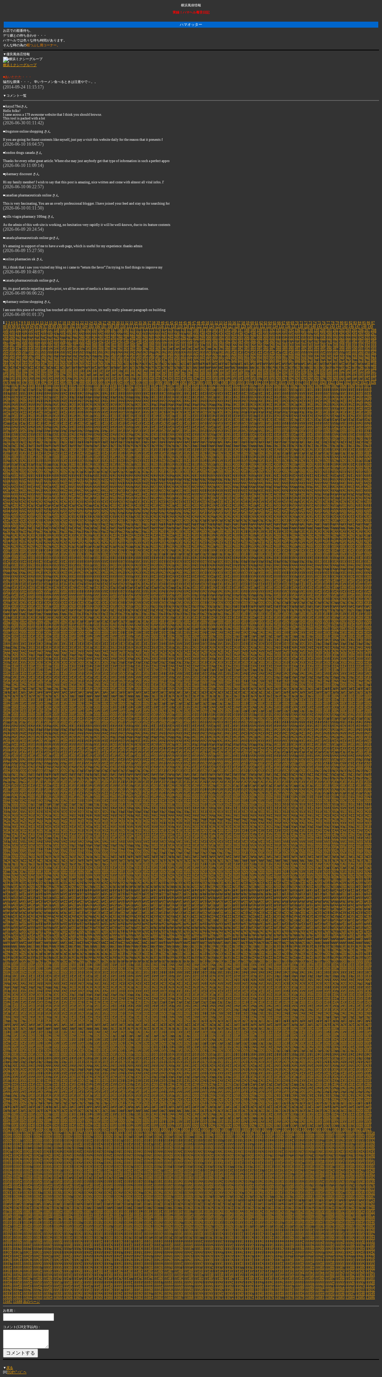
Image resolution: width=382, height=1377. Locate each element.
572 (63, 356)
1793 (15, 450)
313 (291, 337)
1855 (154, 453)
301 (215, 337)
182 (209, 330)
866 (56, 375)
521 (113, 352)
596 (215, 356)
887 (189, 375)
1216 (80, 401)
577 (94, 356)
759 (126, 367)
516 (82, 352)
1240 (277, 401)
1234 (228, 401)
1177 (130, 397)
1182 (171, 397)
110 (123, 326)
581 (120, 356)
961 (285, 379)
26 (100, 323)
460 (101, 349)
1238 (261, 401)
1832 (335, 450)
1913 (261, 457)
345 (120, 341)
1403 (138, 416)
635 (88, 360)
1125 (72, 394)
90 (14, 326)
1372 (253, 412)
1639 (228, 435)
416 (196, 345)
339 (82, 341)
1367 (212, 412)
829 (196, 371)
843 (285, 371)
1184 (187, 397)
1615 (31, 435)
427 (266, 345)
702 (139, 364)
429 (278, 345)
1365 (195, 412)
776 (234, 367)
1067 (335, 386)
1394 (64, 416)
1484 (64, 423)
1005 (200, 382)
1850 (113, 453)
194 (285, 330)
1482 (47, 423)
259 (323, 334)
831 (209, 371)
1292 (335, 405)
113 (142, 326)
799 (6, 371)
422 (234, 345)
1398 (97, 416)
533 (189, 352)
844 (291, 371)
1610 (359, 431)
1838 (15, 453)
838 (253, 371)
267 (373, 334)
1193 (261, 397)
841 (272, 371)
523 (126, 352)
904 (297, 375)
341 (94, 341)
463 (120, 349)
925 (56, 379)
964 (304, 379)
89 (9, 326)
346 (126, 341)
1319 (187, 408)
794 (348, 367)
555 (329, 352)
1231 (203, 401)
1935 (72, 461)
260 (329, 334)
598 (228, 356)
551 (304, 352)
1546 (203, 427)
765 (164, 367)
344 (113, 341)
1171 (80, 397)
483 (247, 349)
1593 (220, 431)
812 (88, 371)
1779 (269, 446)
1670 (113, 438)
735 (348, 364)
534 (196, 352)
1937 (89, 461)
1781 (285, 446)
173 (151, 330)
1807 (130, 450)
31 (122, 323)
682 (12, 364)
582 (126, 356)
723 (272, 364)
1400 (113, 416)
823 (158, 371)
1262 (89, 405)
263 (348, 334)
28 (109, 323)
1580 (113, 431)
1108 (302, 390)
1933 (56, 461)
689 (56, 364)
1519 (351, 423)
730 (316, 364)
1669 (105, 438)
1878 (343, 453)
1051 (203, 386)
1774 (228, 446)
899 (266, 375)
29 (113, 323)
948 (202, 379)
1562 (335, 427)
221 (82, 334)
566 (25, 356)
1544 (187, 427)
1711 (80, 442)
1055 (236, 386)
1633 (179, 435)
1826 (285, 450)
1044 (146, 386)
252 (278, 334)
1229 (187, 401)
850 (329, 371)
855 (361, 371)
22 (82, 323)
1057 (253, 386)
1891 (80, 457)
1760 (113, 446)
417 (202, 345)
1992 (171, 464)
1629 (146, 435)
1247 (335, 401)
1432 (6, 420)
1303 (56, 408)
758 (120, 367)
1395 (72, 416)
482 (240, 349)
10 (28, 323)
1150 (277, 394)
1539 (146, 427)
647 (164, 360)
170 (132, 330)
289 (139, 337)
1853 (138, 453)
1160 (359, 394)
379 (335, 341)
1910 (236, 457)
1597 (253, 431)
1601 (285, 431)
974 (367, 379)
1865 (236, 453)
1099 (228, 390)
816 (113, 371)
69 (292, 323)
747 (50, 367)
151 (12, 330)
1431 (368, 416)
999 (151, 382)
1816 (203, 450)
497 (335, 349)
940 (151, 379)
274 (44, 337)
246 (240, 334)
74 (315, 323)
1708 (56, 442)
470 (164, 349)
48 (198, 323)
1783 (302, 446)
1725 (195, 442)
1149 (269, 394)
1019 (315, 382)
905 (304, 375)
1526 (39, 427)
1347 (47, 412)
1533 (97, 427)
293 (164, 337)
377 (323, 341)
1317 (171, 408)
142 (326, 326)
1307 (89, 408)
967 (323, 379)
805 (44, 371)
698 (113, 364)
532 (183, 352)
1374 (269, 412)
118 (173, 326)
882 (158, 375)
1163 (15, 397)
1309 (105, 408)
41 (167, 323)
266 (367, 334)
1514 (310, 423)
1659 (23, 438)
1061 (285, 386)
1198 (302, 397)
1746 (368, 442)
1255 (31, 405)
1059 (269, 386)
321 (342, 337)
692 (75, 364)
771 (202, 367)
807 (56, 371)
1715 (113, 442)
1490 (113, 423)
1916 (285, 457)
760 (132, 367)
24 (91, 323)
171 (139, 330)
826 (177, 371)
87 (373, 323)
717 (234, 364)
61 (257, 323)
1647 (294, 435)
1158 (343, 394)
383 (361, 341)
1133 (138, 394)
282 (94, 337)
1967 (335, 461)
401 (101, 345)
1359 (146, 412)
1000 (159, 382)
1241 (285, 401)
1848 (97, 453)
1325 (236, 408)
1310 (113, 408)
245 (234, 334)
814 (101, 371)
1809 (146, 450)
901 (278, 375)
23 (86, 323)
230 (139, 334)
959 (272, 379)
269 (12, 337)
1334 (310, 408)
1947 (171, 461)
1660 (31, 438)
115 (154, 326)
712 (202, 364)
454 (63, 349)
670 (310, 360)
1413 (220, 416)
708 (177, 364)
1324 (228, 408)
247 (247, 334)
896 (247, 375)
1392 (47, 416)
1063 (302, 386)
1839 (23, 453)
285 (113, 337)
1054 (228, 386)
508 (31, 352)
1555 (277, 427)
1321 (203, 408)
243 (221, 334)
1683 (220, 438)
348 (139, 341)
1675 (154, 438)
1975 (31, 464)
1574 (64, 431)
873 (101, 375)
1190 (236, 397)
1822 (253, 450)
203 (342, 330)
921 (31, 379)
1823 (261, 450)
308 (259, 337)
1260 (72, 405)
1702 (6, 442)
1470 (318, 420)
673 (329, 360)
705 (158, 364)
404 (120, 345)
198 (310, 330)
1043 (138, 386)
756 (107, 367)
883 (164, 375)
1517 (335, 423)
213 (31, 334)
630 (56, 360)
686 (37, 364)
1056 (244, 386)
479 (221, 349)
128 (237, 326)
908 (323, 375)
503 (373, 349)
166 (107, 330)
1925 (359, 457)
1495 (154, 423)
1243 (302, 401)
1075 (31, 390)
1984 (105, 464)
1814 (187, 450)
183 (215, 330)
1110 (318, 390)
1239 (269, 401)
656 (221, 360)
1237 (253, 401)
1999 (228, 464)
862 (31, 375)
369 (272, 341)
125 (218, 326)
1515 (318, 423)
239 (196, 334)
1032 (47, 386)
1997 (212, 464)
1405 (154, 416)
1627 (130, 435)
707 (170, 364)
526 (145, 352)
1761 (121, 446)
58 (243, 323)
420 (221, 345)
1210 (31, 401)
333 (44, 341)
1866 (244, 453)
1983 (97, 464)
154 (31, 330)
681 (6, 364)
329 (18, 341)
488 (278, 349)
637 (101, 360)
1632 (171, 435)
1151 (285, 394)
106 (97, 326)
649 (177, 360)
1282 (253, 405)
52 (216, 323)
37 (149, 323)
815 (107, 371)
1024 (356, 382)
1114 (351, 390)
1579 (105, 431)
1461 (244, 420)
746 (44, 367)
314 (297, 337)
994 (120, 382)
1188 (220, 397)
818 (126, 371)
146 (351, 326)
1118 (15, 394)
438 (335, 345)
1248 (343, 401)
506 (18, 352)
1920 (318, 457)
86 (368, 323)
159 (63, 330)
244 (228, 334)
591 (183, 356)
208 (373, 330)
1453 (179, 420)
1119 (23, 394)
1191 (244, 397)
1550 (236, 427)
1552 (253, 427)
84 (359, 323)
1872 (294, 453)
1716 (121, 442)
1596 (244, 431)
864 (44, 375)
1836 (368, 450)
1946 (162, 461)
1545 (195, 427)
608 (291, 356)
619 (361, 356)
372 (291, 341)
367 (259, 341)
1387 (6, 416)
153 (25, 330)
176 (170, 330)
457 (82, 349)
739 (373, 364)
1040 (113, 386)
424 (247, 345)
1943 (138, 461)
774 (221, 367)
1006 (208, 382)
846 (304, 371)
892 (221, 375)
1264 (105, 405)
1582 (130, 431)
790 (323, 367)
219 (69, 334)
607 (285, 356)
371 (285, 341)
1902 (171, 457)
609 (297, 356)
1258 (56, 405)
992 (107, 382)
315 (304, 337)
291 (151, 337)
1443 (97, 420)
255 (297, 334)
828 (189, 371)
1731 (244, 442)
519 (101, 352)
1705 (31, 442)
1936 (80, 461)
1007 (216, 382)
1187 (212, 397)
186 (234, 330)
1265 (113, 405)
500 (354, 349)
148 (364, 326)
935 (120, 379)
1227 (171, 401)
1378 (302, 412)
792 (335, 367)
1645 (277, 435)
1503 (220, 423)
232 (151, 334)
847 (310, 371)
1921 (327, 457)
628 (44, 360)
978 (18, 382)
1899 (146, 457)
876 (120, 375)
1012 (257, 382)
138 (300, 326)
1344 (23, 412)
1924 (351, 457)
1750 (31, 446)
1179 (146, 397)
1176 (121, 397)
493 (310, 349)
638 (107, 360)
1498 (179, 423)
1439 (64, 420)
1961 (285, 461)
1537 (130, 427)
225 (107, 334)
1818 (220, 450)
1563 (343, 427)
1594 (228, 431)
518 (94, 352)
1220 (113, 401)
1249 (351, 401)
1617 (47, 435)
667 (291, 360)
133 (269, 326)
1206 (368, 397)
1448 (138, 420)
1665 (72, 438)
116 (161, 326)
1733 (261, 442)
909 (329, 375)
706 (164, 364)
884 (170, 375)
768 (183, 367)
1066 (327, 386)
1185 (195, 397)
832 (215, 371)
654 (209, 360)
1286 (285, 405)
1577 (89, 431)
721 (259, 364)
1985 (113, 464)
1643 (261, 435)
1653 (343, 435)
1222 (130, 401)
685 (31, 364)
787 (304, 367)
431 (291, 345)
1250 (359, 401)
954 (240, 379)
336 (63, 341)
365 (247, 341)
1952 (212, 461)
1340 (359, 408)
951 (221, 379)
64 (270, 323)
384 (367, 341)
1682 (212, 438)
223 (94, 334)
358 (202, 341)
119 (180, 326)
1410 (195, 416)
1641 (244, 435)
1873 (302, 453)
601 (247, 356)
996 (132, 382)
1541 (162, 427)
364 (240, 341)
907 (316, 375)
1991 (162, 464)
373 (297, 341)
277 (63, 337)
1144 (228, 394)
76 (324, 323)
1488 (97, 423)
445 (6, 349)
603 (259, 356)
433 (304, 345)
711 (196, 364)
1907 (212, 457)
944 (177, 379)
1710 (72, 442)
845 (297, 371)
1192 (253, 397)
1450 (154, 420)
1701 (368, 438)
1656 (368, 435)
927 (69, 379)
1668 (97, 438)
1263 (97, 405)
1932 (47, 461)
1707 (47, 442)
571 (56, 356)
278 (69, 337)
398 (82, 345)
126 (224, 326)
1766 (162, 446)
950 (215, 379)
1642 (253, 435)
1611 (368, 431)
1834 (351, 450)
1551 (244, 427)
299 (202, 337)
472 (177, 349)
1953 (220, 461)
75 (319, 323)
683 (18, 364)
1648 (302, 435)
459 (94, 349)
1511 (285, 423)
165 (101, 330)
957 (259, 379)
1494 (146, 423)
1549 (228, 427)
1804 (105, 450)
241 (209, 334)
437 (329, 345)
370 (278, 341)
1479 (23, 423)
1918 (302, 457)
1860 (195, 453)
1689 (269, 438)
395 (63, 345)
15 (51, 323)
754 (94, 367)
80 (342, 323)
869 (75, 375)
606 (278, 356)
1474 (351, 420)
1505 (236, 423)
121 (192, 326)
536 (209, 352)
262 (342, 334)
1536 (121, 427)
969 (335, 379)
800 (12, 371)
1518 (343, 423)
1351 (80, 412)
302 (221, 337)
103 (78, 326)
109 (116, 326)
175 (164, 330)
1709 (64, 442)
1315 (154, 408)
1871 (285, 453)
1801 (80, 450)
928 (75, 379)
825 (170, 371)
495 (323, 349)
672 (323, 360)
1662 (47, 438)
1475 (359, 420)
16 (55, 323)
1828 (302, 450)
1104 (269, 390)
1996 (203, 464)
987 (75, 382)
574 (75, 356)
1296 (368, 405)
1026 (372, 382)
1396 (80, 416)
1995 (195, 464)
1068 (343, 386)
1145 (236, 394)
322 (348, 337)
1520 (359, 423)
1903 (179, 457)
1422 (294, 416)
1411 (203, 416)
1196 (285, 397)
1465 (277, 420)
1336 (327, 408)
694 (88, 364)
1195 (277, 397)
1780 (277, 446)
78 (333, 323)
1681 (203, 438)
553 (316, 352)
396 (69, 345)
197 (304, 330)
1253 (15, 405)
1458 (220, 420)
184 (221, 330)
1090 (154, 390)
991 (101, 382)
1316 (162, 408)
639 (113, 360)
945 (183, 379)
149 (370, 326)
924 (50, 379)
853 (348, 371)
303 (228, 337)
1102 (253, 390)
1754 (64, 446)
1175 (113, 397)
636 (94, 360)
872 (94, 375)
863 (37, 375)
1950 (195, 461)
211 (18, 334)
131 (256, 326)
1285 (277, 405)
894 (234, 375)
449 (31, 349)
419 (215, 345)
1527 (47, 427)
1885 (31, 457)
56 (234, 323)
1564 (351, 427)
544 (259, 352)
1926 (368, 457)
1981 (80, 464)
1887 (47, 457)
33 (131, 323)
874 (107, 375)
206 (361, 330)
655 (215, 360)
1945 (154, 461)
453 (56, 349)
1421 (285, 416)
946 (189, 379)
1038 (97, 386)
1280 (236, 405)
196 (297, 330)
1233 (220, 401)
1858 (179, 453)
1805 (113, 450)
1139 (187, 394)
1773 (220, 446)
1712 (89, 442)
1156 (327, 394)
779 (253, 367)
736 (354, 364)
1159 (351, 394)
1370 (236, 412)
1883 (15, 457)
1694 (310, 438)
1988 (138, 464)
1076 (39, 390)
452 (50, 349)
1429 (351, 416)
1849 (105, 453)
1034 (64, 386)
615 (335, 356)
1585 (154, 431)
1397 (89, 416)
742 (18, 367)
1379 (310, 412)
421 (228, 345)
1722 (171, 442)
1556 (285, 427)
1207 (6, 401)
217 (56, 334)
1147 (253, 394)
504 (6, 352)
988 (82, 382)
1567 (6, 431)
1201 (327, 397)
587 (158, 356)
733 (335, 364)
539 (228, 352)
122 (199, 326)
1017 (298, 382)
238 (189, 334)
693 (82, 364)
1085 (113, 390)
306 (247, 337)
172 (145, 330)
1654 (351, 435)
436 (323, 345)
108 (110, 326)
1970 (359, 461)
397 (75, 345)
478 (215, 349)
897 (253, 375)
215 (44, 334)
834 (228, 371)
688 (50, 364)
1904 (187, 457)
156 (44, 330)
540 (234, 352)
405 (126, 345)
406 (132, 345)
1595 (236, 431)
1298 (15, 408)
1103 (261, 390)
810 (75, 371)
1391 (39, 416)
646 (158, 360)
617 (348, 356)
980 (31, 382)
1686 (244, 438)
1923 (343, 457)
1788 (343, 446)
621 (373, 356)
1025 (364, 382)
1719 (146, 442)
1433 (15, 420)
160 (69, 330)
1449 (146, 420)
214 (37, 334)
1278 (220, 405)
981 (37, 382)
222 (88, 334)
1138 (179, 394)
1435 (31, 420)
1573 (56, 431)
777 (240, 367)
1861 (203, 453)
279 (75, 337)
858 (6, 375)
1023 (347, 382)
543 (253, 352)
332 (37, 341)
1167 (47, 397)
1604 (310, 431)
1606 (327, 431)
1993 (179, 464)
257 (310, 334)
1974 (23, 464)
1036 (80, 386)
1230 (195, 401)
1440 (72, 420)
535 (202, 352)
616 (342, 356)
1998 (220, 464)
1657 (6, 438)
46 (189, 323)
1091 (162, 390)
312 (285, 337)
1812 (171, 450)
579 (107, 356)
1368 (220, 412)
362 (228, 341)
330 (25, 341)
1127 (89, 394)
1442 (89, 420)
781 (266, 367)
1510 (277, 423)
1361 (162, 412)
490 (291, 349)
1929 (23, 461)
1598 (261, 431)
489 (285, 349)
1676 (162, 438)
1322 (212, 408)
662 (259, 360)
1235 (236, 401)
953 (234, 379)
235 (170, 334)
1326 (244, 408)
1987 (130, 464)
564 (12, 356)
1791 (368, 446)
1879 (351, 453)
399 (88, 345)
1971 (368, 461)
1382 (335, 412)
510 (44, 352)
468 (151, 349)
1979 (64, 464)
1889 (64, 457)
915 (367, 375)
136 (288, 326)
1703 (15, 442)
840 (266, 371)
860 (18, 375)
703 (145, 364)
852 (342, 371)
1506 (244, 423)
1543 (179, 427)
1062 (294, 386)
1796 (39, 450)
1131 (121, 394)
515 (75, 352)
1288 (302, 405)
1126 (80, 394)
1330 (277, 408)
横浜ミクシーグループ (20, 65)
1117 (6, 394)
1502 (212, 423)
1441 (80, 420)
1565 (359, 427)
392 (44, 345)
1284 (269, 405)
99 (54, 326)
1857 (171, 453)
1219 (105, 401)
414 (183, 345)
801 (18, 371)
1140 (195, 394)
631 (63, 360)
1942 (130, 461)
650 (183, 360)
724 (278, 364)
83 (355, 323)
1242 (294, 401)
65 (274, 323)
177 (177, 330)
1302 (47, 408)
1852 (130, 453)
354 (177, 341)
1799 (64, 450)
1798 (56, 450)
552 (310, 352)
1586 (162, 431)
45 (185, 323)
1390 (31, 416)
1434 (23, 420)
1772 (212, 446)
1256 (39, 405)
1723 (179, 442)
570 (50, 356)
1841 (39, 453)
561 (367, 352)
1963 (302, 461)
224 (101, 334)
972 (354, 379)
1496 (162, 423)
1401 (121, 416)
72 (306, 323)
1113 (343, 390)
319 (329, 337)
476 (202, 349)
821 (145, 371)
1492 (130, 423)
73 (310, 323)
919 (18, 379)
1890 (72, 457)
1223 (138, 401)
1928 (15, 461)
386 (6, 345)
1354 (105, 412)
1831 (327, 450)
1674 (146, 438)
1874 (310, 453)
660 (247, 360)
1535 (113, 427)
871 (88, 375)
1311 (121, 408)
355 (183, 341)
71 (301, 323)
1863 (220, 453)
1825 (277, 450)
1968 (343, 461)
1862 (212, 453)
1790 (359, 446)
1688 (261, 438)
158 (56, 330)
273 (37, 337)
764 (158, 367)
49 (203, 323)
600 (240, 356)
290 (145, 337)
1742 (335, 442)
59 (248, 323)
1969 (351, 461)
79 (337, 323)
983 (50, 382)
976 (6, 382)
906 (310, 375)
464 (126, 349)
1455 (195, 420)
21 (77, 323)
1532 (89, 427)
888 (196, 375)
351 (158, 341)
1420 (277, 416)
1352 (89, 412)
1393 (56, 416)
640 (120, 360)
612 (316, 356)
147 (357, 326)
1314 (146, 408)
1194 (269, 397)
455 (69, 349)
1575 (72, 431)
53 (221, 323)
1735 (277, 442)
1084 (105, 390)
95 (36, 326)
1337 (335, 408)
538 (221, 352)
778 (247, 367)
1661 (39, 438)
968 (329, 379)
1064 (310, 386)
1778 (261, 446)
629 (50, 360)
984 (56, 382)
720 (253, 364)
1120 (31, 394)
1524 (23, 427)
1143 (220, 394)
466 (139, 349)
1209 (23, 401)
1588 (179, 431)
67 (283, 323)
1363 (179, 412)
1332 (294, 408)
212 (25, 334)
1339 (351, 408)
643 (139, 360)
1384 (351, 412)
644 (145, 360)
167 (113, 330)
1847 (89, 453)
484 (253, 349)
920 (25, 379)
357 (196, 341)
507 (25, 352)
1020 (323, 382)
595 (209, 356)
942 (164, 379)
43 (176, 323)
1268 (138, 405)
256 (304, 334)
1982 (89, 464)
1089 (146, 390)
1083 (97, 390)
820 (139, 371)
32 (127, 323)
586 (151, 356)
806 (50, 371)
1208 (15, 401)
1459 (228, 420)
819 (132, 371)
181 (202, 330)
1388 (15, 416)
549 (291, 352)
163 (88, 330)
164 (94, 330)
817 (120, 371)
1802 (89, 450)
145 (345, 326)
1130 (113, 394)
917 (6, 379)
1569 (23, 431)
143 (332, 326)
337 (69, 341)
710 (189, 364)
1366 (203, 412)
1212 (47, 401)
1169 (64, 397)
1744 (351, 442)
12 (37, 323)
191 (266, 330)
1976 (39, 464)
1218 (97, 401)
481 (234, 349)
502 (367, 349)
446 (12, 349)
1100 (236, 390)
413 (177, 345)
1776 (244, 446)
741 (12, 367)
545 (266, 352)
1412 (212, 416)
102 (72, 326)
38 (154, 323)
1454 (187, 420)
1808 (138, 450)
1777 (253, 446)
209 (6, 334)
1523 (15, 427)
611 (310, 356)
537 (215, 352)
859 (12, 375)
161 (75, 330)
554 (323, 352)
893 (228, 375)
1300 (31, 408)
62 (261, 323)
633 (75, 360)
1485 (72, 423)
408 (145, 345)
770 (196, 367)
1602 (294, 431)
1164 (23, 397)
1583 (138, 431)
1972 (6, 464)
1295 (359, 405)
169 (126, 330)
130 (250, 326)
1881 (368, 453)
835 (234, 371)
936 (126, 379)
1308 (97, 408)
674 (335, 360)
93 (27, 326)
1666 (80, 438)
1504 (228, 423)
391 (37, 345)
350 (151, 341)
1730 (236, 442)
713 (209, 364)
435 (316, 345)
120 (186, 326)
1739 (310, 442)
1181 (162, 397)
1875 (318, 453)
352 (164, 341)
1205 (359, 397)
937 (132, 379)
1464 (269, 420)
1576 (80, 431)
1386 (368, 412)
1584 (146, 431)
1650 (318, 435)
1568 (15, 431)
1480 (31, 423)
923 (44, 379)
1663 (56, 438)
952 (228, 379)
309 (266, 337)
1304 (64, 408)
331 (31, 341)
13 (42, 323)
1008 (224, 382)
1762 (130, 446)
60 (252, 323)
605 (272, 356)
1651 (327, 435)
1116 (368, 390)
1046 (162, 386)
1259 (64, 405)
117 (167, 326)
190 (259, 330)
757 (113, 367)
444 (373, 345)
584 (139, 356)
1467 (294, 420)
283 (101, 337)
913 (354, 375)
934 (113, 379)
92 (23, 326)
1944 (146, 461)
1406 (162, 416)
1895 (113, 457)
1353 (97, 412)
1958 (261, 461)
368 (266, 341)
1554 (269, 427)
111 (129, 326)
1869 (269, 453)
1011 (249, 382)
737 (361, 364)
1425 (318, 416)
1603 (302, 431)
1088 (138, 390)
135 (281, 326)
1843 (56, 453)
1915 (277, 457)
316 (310, 337)
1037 (89, 386)
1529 (64, 427)
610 (304, 356)
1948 (179, 461)
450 (37, 349)
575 (82, 356)
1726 (203, 442)
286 (120, 337)
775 (228, 367)
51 (212, 323)
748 (56, 367)
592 (189, 356)
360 (215, 341)
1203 (343, 397)
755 (101, 367)
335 (56, 341)
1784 (310, 446)
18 (64, 323)
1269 (146, 405)
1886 (39, 457)
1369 (228, 412)
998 (145, 382)
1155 (318, 394)
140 (313, 326)
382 (354, 341)
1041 (121, 386)
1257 (47, 405)
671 (316, 360)
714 (215, 364)
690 (63, 364)
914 (361, 375)
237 (183, 334)
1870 (277, 453)
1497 (171, 423)
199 (316, 330)
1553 (261, 427)
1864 (228, 453)
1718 (138, 442)
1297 (6, 408)
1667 (89, 438)
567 (31, 356)
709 (183, 364)
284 (107, 337)
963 (297, 379)
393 (50, 345)
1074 (23, 390)
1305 (72, 408)
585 (145, 356)
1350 (72, 412)
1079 (64, 390)
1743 (343, 442)
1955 (236, 461)
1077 (47, 390)
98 (49, 326)
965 (310, 379)
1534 (105, 427)
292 (158, 337)
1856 (162, 453)
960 (278, 379)
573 (69, 356)
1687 (253, 438)
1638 (220, 435)
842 (278, 371)
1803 (97, 450)
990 (94, 382)
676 (348, 360)
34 (136, 323)
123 (205, 326)
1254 (23, 405)
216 (50, 334)
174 (158, 330)
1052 (212, 386)
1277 (212, 405)
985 (63, 382)
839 (259, 371)
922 (37, 379)
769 (189, 367)
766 (170, 367)
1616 (39, 435)
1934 (64, 461)
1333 (302, 408)
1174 (105, 397)
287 (126, 337)
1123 (56, 394)
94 (32, 326)
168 (120, 330)
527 (151, 352)
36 (145, 323)
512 (56, 352)
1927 (6, 461)
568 (37, 356)
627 (37, 360)
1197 (294, 397)
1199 (310, 397)
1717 (130, 442)
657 (228, 360)
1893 (97, 457)
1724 (187, 442)
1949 (187, 461)
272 (31, 337)
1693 (302, 438)
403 (113, 345)
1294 (351, 405)
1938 (97, 461)
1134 (146, 394)
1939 (105, 461)
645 (151, 360)
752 (82, 367)
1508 (261, 423)
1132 (130, 394)
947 (196, 379)
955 (247, 379)
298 (196, 337)
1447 (130, 420)
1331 (285, 408)
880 (145, 375)
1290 (318, 405)
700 (126, 364)
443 (367, 345)
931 (94, 379)
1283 (261, 405)
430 (285, 345)
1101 (244, 390)
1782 (294, 446)
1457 (212, 420)
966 (316, 379)
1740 (318, 442)
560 (361, 352)
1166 (39, 397)
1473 (343, 420)
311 (278, 337)
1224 (146, 401)
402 (107, 345)
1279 (228, 405)
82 (351, 323)
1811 (162, 450)
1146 (244, 394)
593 (196, 356)
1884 (23, 457)
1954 (228, 461)
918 (12, 379)
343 (107, 341)
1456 (203, 420)
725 (285, 364)
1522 (6, 427)
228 (126, 334)
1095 (195, 390)
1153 (302, 394)
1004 (191, 382)
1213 (56, 401)
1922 (335, 457)
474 (189, 349)
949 (209, 379)
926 (63, 379)
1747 (6, 446)
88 (5, 326)
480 (228, 349)
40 (163, 323)
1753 (56, 446)
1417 (253, 416)
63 (265, 323)
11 (33, 323)
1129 (105, 394)
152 (18, 330)
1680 (195, 438)
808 (63, 371)
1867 (253, 453)
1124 (64, 394)
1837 (6, 453)
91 (18, 326)
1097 (212, 390)
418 (209, 345)
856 (367, 371)
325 (367, 337)
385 (373, 341)
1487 (89, 423)
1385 (359, 412)
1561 (327, 427)
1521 (368, 423)
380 (342, 341)
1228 (179, 401)
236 (177, 334)
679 (367, 360)
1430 (359, 416)
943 (170, 379)
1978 (56, 464)
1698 (343, 438)
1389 (23, 416)
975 (373, 379)
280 (82, 337)
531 (177, 352)
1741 (327, 442)
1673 (138, 438)
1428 (343, 416)
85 (364, 323)
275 (50, 337)
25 (95, 323)
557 (342, 352)
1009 (233, 382)
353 (170, 341)
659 (240, 360)
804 (37, 371)
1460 (236, 420)
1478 (15, 423)
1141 (203, 394)
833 (221, 371)
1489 (105, 423)
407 (139, 345)
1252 (6, 405)
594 (202, 356)
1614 (23, 435)
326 (373, 337)
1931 (39, 461)
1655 (359, 435)
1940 (113, 461)
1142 (212, 394)
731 (323, 364)
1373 (261, 412)
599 (234, 356)
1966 (327, 461)
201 (329, 330)
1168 (56, 397)
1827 (294, 450)
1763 (138, 446)
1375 (277, 412)
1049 (187, 386)
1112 (335, 390)
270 (18, 337)
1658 (15, 438)
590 (177, 356)
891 (215, 375)
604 (266, 356)
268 (6, 337)
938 (139, 379)
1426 (327, 416)
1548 (220, 427)
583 (132, 356)
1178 (138, 397)
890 (209, 375)
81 (346, 323)
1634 (187, 435)
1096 (203, 390)
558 (348, 352)
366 (253, 341)
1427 (335, 416)
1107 (294, 390)
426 (259, 345)
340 (88, 341)
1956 (244, 461)
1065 (318, 386)
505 (12, 352)
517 (88, 352)
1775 (236, 446)
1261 (80, 405)
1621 (80, 435)
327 (6, 341)
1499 (187, 423)
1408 (179, 416)
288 (132, 337)
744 (31, 367)
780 (259, 367)
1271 (162, 405)
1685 (236, 438)
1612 (6, 435)
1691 (285, 438)
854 (354, 371)
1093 (179, 390)
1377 (294, 412)
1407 (171, 416)
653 (202, 360)
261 (335, 334)
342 (101, 341)
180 (196, 330)
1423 (302, 416)
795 (354, 367)
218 (63, 334)
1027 (6, 386)
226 (113, 334)
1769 (187, 446)
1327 (253, 408)
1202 (335, 397)
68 (288, 323)
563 (6, 356)
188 (247, 330)
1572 (47, 431)
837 (247, 371)
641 (126, 360)
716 (228, 364)
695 (94, 364)
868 (69, 375)
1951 (203, 461)
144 (338, 326)
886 (183, 375)
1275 (195, 405)
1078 (56, 390)
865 (50, 375)
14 (46, 323)
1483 (56, 423)
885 (177, 375)
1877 (335, 453)
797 (367, 367)
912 (348, 375)
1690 (277, 438)
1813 (179, 450)
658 (234, 360)
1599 (269, 431)
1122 (47, 394)
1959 (269, 461)
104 (85, 326)
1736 (285, 442)
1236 (244, 401)
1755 (72, 446)
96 (41, 326)
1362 (171, 412)
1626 (121, 435)
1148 (261, 394)
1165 (31, 397)
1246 (327, 401)
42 (171, 323)
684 (25, 364)
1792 (6, 450)
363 (234, 341)
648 (170, 360)
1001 (167, 382)
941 (158, 379)
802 (25, 371)
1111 (327, 390)
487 (272, 349)
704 (151, 364)
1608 (343, 431)
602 (253, 356)
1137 (171, 394)
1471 (327, 420)
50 (207, 323)
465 (132, 349)
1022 (339, 382)
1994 (187, 464)
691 (69, 364)
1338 (343, 408)
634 (82, 360)
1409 (187, 416)
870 (82, 375)
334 (50, 341)
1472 (335, 420)
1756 (80, 446)
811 (82, 371)
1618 (56, 435)
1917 (294, 457)
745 (37, 367)
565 (18, 356)
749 (63, 367)
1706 (39, 442)
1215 (72, 401)
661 (253, 360)
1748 (15, 446)
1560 (318, 427)
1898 (138, 457)
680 (373, 360)
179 (189, 330)
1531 (80, 427)
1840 (31, 453)
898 (259, 375)
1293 (343, 405)
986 (69, 382)
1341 (368, 408)
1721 (162, 442)
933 (107, 379)
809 (69, 371)
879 (139, 375)
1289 (310, 405)
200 (323, 330)
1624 (105, 435)
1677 (171, 438)
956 (253, 379)
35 (140, 323)
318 (323, 337)
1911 (244, 457)
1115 (359, 390)
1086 (121, 390)
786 (297, 367)
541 (240, 352)
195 (291, 330)
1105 (277, 390)
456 (75, 349)
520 (107, 352)
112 (135, 326)
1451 (162, 420)
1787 (335, 446)
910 (335, 375)
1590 (195, 431)
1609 (351, 431)
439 (342, 345)
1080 (72, 390)
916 (373, 375)
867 (63, 375)
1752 (47, 446)
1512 (294, 423)
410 (158, 345)
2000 (236, 464)
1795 (31, 450)
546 (272, 352)
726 (291, 364)
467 (145, 349)
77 (328, 323)
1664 (64, 438)
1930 (31, 461)
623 (12, 360)
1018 (306, 382)
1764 (146, 446)
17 (60, 323)
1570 (31, 431)
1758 (97, 446)
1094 (187, 390)
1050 (195, 386)
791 (329, 367)
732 (329, 364)
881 (151, 375)
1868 (261, 453)
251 (272, 334)
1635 (195, 435)
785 (291, 367)
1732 (253, 442)
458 (88, 349)
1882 (6, 457)
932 (101, 379)
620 (367, 356)
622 (6, 360)
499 (348, 349)
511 (50, 352)
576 (88, 356)
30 (118, 323)
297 (189, 337)
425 (253, 345)
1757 (89, 446)
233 (158, 334)
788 (310, 367)
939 (145, 379)
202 (335, 330)
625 (25, 360)
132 (262, 326)
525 (139, 352)
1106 (285, 390)
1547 (212, 427)
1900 (154, 457)
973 (361, 379)
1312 (130, 408)
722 (266, 364)
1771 (203, 446)
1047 (171, 386)
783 (278, 367)
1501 (203, 423)
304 (234, 337)
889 (202, 375)
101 (66, 326)
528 (158, 352)
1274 (187, 405)
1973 (15, 464)
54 (225, 323)
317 (316, 337)
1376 (285, 412)
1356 (121, 412)
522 (120, 352)
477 (209, 349)
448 (25, 349)
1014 (274, 382)
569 (44, 356)
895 (240, 375)
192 (272, 330)
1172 (89, 397)
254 (291, 334)
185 (228, 330)
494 (316, 349)
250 (266, 334)
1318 (179, 408)
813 (94, 371)
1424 (310, 416)
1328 (261, 408)
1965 (318, 461)
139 (307, 326)
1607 (335, 431)
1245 (318, 401)
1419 (269, 416)
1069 (351, 386)
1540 (154, 427)
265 (361, 334)
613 (323, 356)
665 (278, 360)
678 (361, 360)
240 (202, 334)
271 (25, 337)
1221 (121, 401)
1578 (97, 431)
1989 (146, 464)
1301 (39, 408)
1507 (253, 423)
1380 (318, 412)
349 (145, 341)
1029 (23, 386)
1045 (154, 386)
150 (6, 330)
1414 (228, 416)
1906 (203, 457)
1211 (39, 401)
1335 (318, 408)
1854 (146, 453)
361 (221, 341)
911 (342, 375)
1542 (171, 427)
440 (348, 345)
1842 (47, 453)
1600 (277, 431)
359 (209, 341)
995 (126, 382)
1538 (138, 427)
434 (310, 345)
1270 (154, 405)
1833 (343, 450)
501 (361, 349)
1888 (56, 457)
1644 (269, 435)
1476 (368, 420)
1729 (228, 442)
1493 (138, 423)
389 (25, 345)
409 (151, 345)
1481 (39, 423)
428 (272, 345)
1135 (154, 394)
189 (253, 330)
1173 (97, 397)
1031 (39, 386)
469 (158, 349)
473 (183, 349)
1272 (171, 405)
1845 (72, 453)
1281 (244, 405)
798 (373, 367)
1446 (121, 420)
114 (148, 326)
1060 (277, 386)
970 (342, 379)
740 (6, 367)
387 (12, 345)
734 (342, 364)
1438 (56, 420)
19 (69, 323)
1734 (269, 442)
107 (104, 326)
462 (113, 349)
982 (44, 382)
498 (342, 349)
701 (132, 364)
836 (240, 371)
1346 (39, 412)
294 (170, 337)
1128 (97, 394)
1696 (327, 438)
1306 (80, 408)
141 (319, 326)
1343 (15, 412)
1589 (187, 431)
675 (342, 360)
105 (91, 326)
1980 (72, 464)
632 (69, 360)
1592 (212, 431)
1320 (195, 408)
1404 (146, 416)
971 (348, 379)
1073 (15, 390)
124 (212, 326)
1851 (121, 453)
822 (151, 371)
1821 (244, 450)
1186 (203, 397)
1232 (212, 401)
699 (120, 364)
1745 (359, 442)
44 (180, 323)
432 (297, 345)
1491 (121, 423)
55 (230, 323)
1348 (56, 412)
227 (120, 334)
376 (316, 341)
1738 (302, 442)
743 (25, 367)
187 (240, 330)
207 (367, 330)
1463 (261, 420)
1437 (47, 420)
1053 (220, 386)
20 (73, 323)
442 (361, 345)
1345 (31, 412)
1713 (97, 442)
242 (215, 334)
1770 (195, 446)
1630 (154, 435)
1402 (130, 416)
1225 (154, 401)
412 (170, 345)
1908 (220, 457)
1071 (368, 386)
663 (266, 360)
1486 (80, 423)
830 (202, 371)
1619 (64, 435)
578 (101, 356)
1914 (269, 457)
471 (170, 349)
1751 (39, 446)
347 (132, 341)
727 (297, 364)
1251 (368, 401)
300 (209, 337)
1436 (39, 420)
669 (304, 360)
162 (82, 330)
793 (342, 367)
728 (304, 364)
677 (354, 360)
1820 (236, 450)
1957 (253, 461)
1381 (327, 412)
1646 (285, 435)
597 (221, 356)
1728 (220, 442)
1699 (351, 438)
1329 (269, 408)
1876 (327, 453)
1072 (6, 390)
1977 (47, 464)
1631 (162, 435)
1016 (290, 382)
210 (12, 334)
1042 (130, 386)
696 (101, 364)
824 (164, 371)
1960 (277, 461)
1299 (23, 408)
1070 (359, 386)
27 (104, 323)
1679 (187, 438)
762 (145, 367)
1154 (310, 394)
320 (335, 337)
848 (316, 371)
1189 (228, 397)
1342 (6, 412)
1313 (138, 408)
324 (361, 337)
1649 (310, 435)
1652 (335, 435)
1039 (105, 386)
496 (329, 349)
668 (297, 360)
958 (266, 379)
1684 (228, 438)
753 (88, 367)
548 (285, 352)
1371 (244, 412)
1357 (130, 412)
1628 (138, 435)
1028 (15, 386)
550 (297, 352)
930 (88, 379)
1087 (130, 390)
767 (177, 367)
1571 (39, 431)
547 (278, 352)
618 (354, 356)
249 (259, 334)
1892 (89, 457)
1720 (154, 442)
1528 (56, 427)
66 (279, 323)
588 (164, 356)
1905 (195, 457)
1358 (138, 412)
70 (297, 323)
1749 (23, 446)
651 (189, 360)
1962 (294, 461)
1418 (261, 416)
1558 (302, 427)
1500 (195, 423)
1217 (89, 401)
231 (145, 334)
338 (75, 341)
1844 (64, 453)
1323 (220, 408)
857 (373, 371)
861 (25, 375)
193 (278, 330)
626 (31, 360)
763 (151, 367)
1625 (113, 435)
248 (253, 334)
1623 (97, 435)
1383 (343, 412)
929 (82, 379)
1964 (310, 461)
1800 (72, 450)
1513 (302, 423)
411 (164, 345)
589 (170, 356)
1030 (31, 386)
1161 (368, 394)
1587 (171, 431)
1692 (294, 438)
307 (253, 337)
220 (75, 334)
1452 (171, 420)
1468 (302, 420)
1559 (310, 427)
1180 (154, 397)
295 (177, 337)
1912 (253, 457)
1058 (261, 386)
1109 (310, 390)
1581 (121, 431)
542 (247, 352)
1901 (162, 457)
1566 (368, 427)
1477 (6, 423)
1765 (154, 446)
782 (272, 367)
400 (94, 345)
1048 (179, 386)
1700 (359, 438)
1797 (47, 450)
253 (285, 334)
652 (196, 360)
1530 (72, 427)
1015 (282, 382)
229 (132, 334)
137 (294, 326)
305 (240, 337)
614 (329, 356)
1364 (187, 412)
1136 (162, 394)
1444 (105, 420)
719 (247, 364)
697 (107, 364)
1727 (212, 442)
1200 (318, 397)
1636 (203, 435)
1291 (327, 405)
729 (310, 364)
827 (183, 371)
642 (132, 360)
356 (189, 341)
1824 (269, 450)
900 (272, 375)
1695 (318, 438)
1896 (121, 457)
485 (259, 349)
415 (189, 345)
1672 (130, 438)
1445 (113, 420)
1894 (105, 457)
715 (221, 364)
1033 (56, 386)
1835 (359, 450)
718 (240, 364)
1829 (310, 450)
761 (139, 367)
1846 (80, 453)
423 (240, 345)
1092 (171, 390)
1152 (294, 394)
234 (164, 334)
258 (316, 334)
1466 (285, 420)
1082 (89, 390)
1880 (359, 453)
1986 (121, 464)
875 (113, 375)
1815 (195, 450)
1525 (31, 427)
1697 (335, 438)
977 (12, 382)
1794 (23, 450)
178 (183, 330)
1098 (220, 390)
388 (18, 345)
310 (272, 337)
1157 (335, 394)
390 (31, 345)
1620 (72, 435)
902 (285, 375)
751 (75, 367)
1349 (64, 412)
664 (272, 360)
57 (239, 323)
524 (132, 352)
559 (354, 352)
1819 (228, 450)
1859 (187, 453)
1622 (89, 435)
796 (361, 367)
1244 (310, 401)
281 (88, 337)
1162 (6, 397)
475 (196, 349)
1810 (154, 450)
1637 (212, 435)
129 (243, 326)
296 (183, 337)
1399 (105, 416)
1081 (80, 390)
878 (132, 375)
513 (63, 352)
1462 (253, 420)
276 (56, 337)
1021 (331, 382)
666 (285, 360)
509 (37, 352)
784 (285, 367)
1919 (310, 457)
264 (354, 334)
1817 (212, 450)
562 (373, 352)
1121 (39, 394)
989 (88, 382)
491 (297, 349)
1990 (154, 464)
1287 (294, 405)
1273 (179, 405)
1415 (236, 416)
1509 (269, 423)
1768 (179, 446)
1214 (64, 401)
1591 (203, 431)
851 (335, 371)
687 (44, 364)
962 (291, 379)
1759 (105, 446)
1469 (310, 420)
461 (107, 349)
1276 (203, 405)
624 (18, 360)
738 (367, 364)
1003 (183, 382)
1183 (179, 397)
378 (329, 341)
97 (45, 326)
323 (354, 337)
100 (59, 326)
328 (12, 341)
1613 (15, 435)
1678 (179, 438)
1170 (72, 397)
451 (44, 349)
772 (209, 367)
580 (113, 356)
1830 (318, 450)
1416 (244, 416)
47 (194, 323)
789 (316, 367)
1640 (236, 435)
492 (304, 349)
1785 (318, 446)
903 (291, 375)
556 (335, 352)
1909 (228, 457)
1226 (162, 401)
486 (266, 349)
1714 (105, 442)
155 (37, 330)
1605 (318, 431)
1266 (121, 405)
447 (18, 349)
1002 (175, 382)
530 (170, 352)
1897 (130, 457)
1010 (241, 382)
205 (354, 330)
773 (215, 367)
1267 (130, 405)
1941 (121, 461)
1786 (327, 446)
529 (164, 352)
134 (275, 326)
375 (310, 341)
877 (126, 375)
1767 (171, 446)
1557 (294, 427)
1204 (351, 397)
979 (25, 382)
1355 (113, 412)
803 (31, 371)
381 (348, 341)
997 (139, 382)
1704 (23, 442)
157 (50, 330)
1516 (327, 423)
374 (304, 341)
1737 (294, 442)
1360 (154, 412)
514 (69, 352)
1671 (121, 438)
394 (56, 345)
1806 (121, 450)
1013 (265, 382)
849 (323, 371)
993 (113, 382)
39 (158, 323)
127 (231, 326)
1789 (351, 446)
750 (69, 367)
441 (354, 345)
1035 (72, 386)
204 (348, 330)
